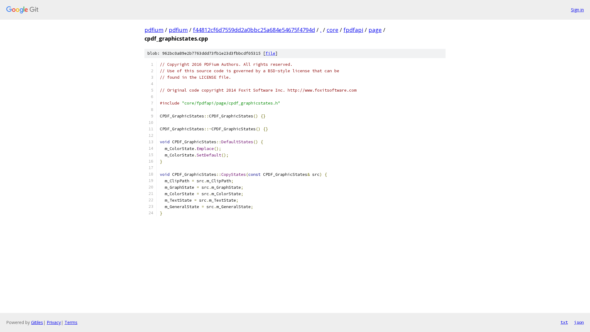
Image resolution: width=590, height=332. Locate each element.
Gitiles (37, 322)
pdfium (153, 30)
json (579, 322)
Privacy (54, 322)
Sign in (577, 10)
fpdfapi (353, 30)
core (332, 30)
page (375, 30)
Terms (71, 322)
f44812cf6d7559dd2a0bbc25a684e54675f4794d (254, 30)
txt (564, 322)
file (270, 53)
